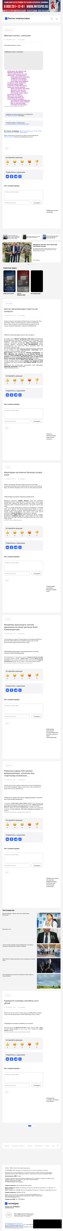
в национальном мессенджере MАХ (17, 124)
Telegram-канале (12, 115)
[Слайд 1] (28, 264)
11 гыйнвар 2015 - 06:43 (9, 779)
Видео (47, 1146)
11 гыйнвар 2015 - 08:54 (9, 478)
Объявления (39, 1146)
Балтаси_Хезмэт (8, 137)
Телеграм (16, 132)
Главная (6, 1146)
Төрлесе (9, 765)
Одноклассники (8, 132)
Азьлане (29, 1146)
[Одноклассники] (11, 176)
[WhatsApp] (20, 176)
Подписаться (46, 1226)
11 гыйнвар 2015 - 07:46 (9, 633)
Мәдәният (9, 30)
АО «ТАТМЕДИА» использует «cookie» (15, 1224)
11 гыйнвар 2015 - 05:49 (9, 1007)
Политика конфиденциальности (14, 1228)
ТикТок (35, 131)
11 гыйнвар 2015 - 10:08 (9, 315)
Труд (53, 1146)
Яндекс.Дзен (23, 132)
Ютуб (39, 131)
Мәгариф (9, 303)
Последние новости (18, 1146)
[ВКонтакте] (7, 176)
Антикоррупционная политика (13, 1223)
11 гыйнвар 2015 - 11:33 (9, 39)
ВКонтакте (23, 131)
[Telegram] (15, 176)
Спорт (8, 467)
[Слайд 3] (31, 264)
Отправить (37, 203)
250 (7, 148)
